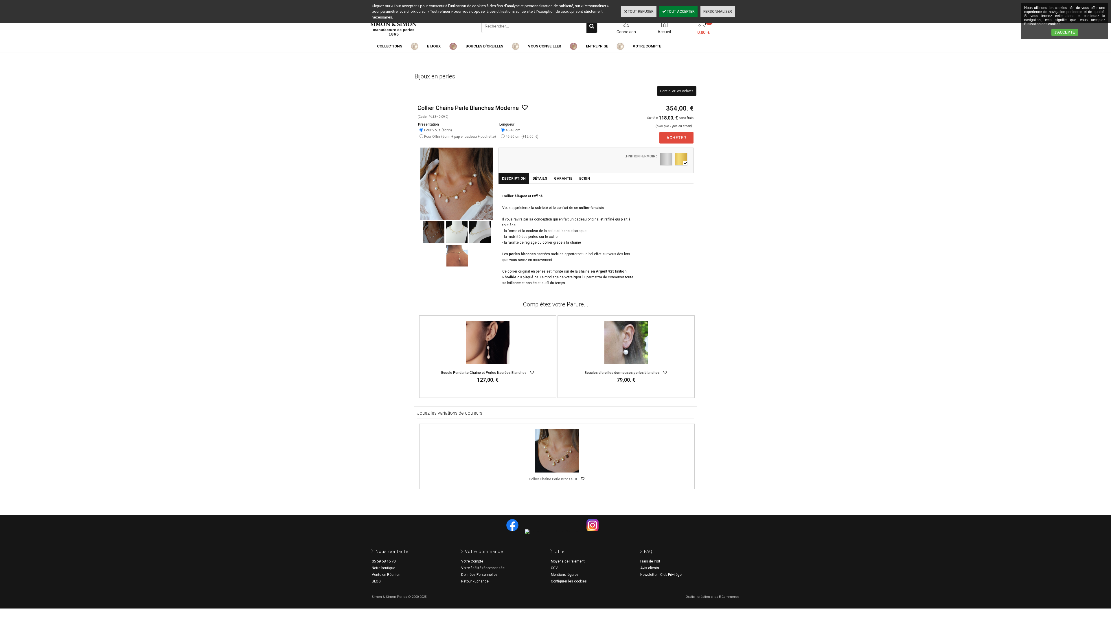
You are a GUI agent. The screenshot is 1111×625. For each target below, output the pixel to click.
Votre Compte (472, 561)
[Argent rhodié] (666, 159)
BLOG (376, 581)
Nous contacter (393, 551)
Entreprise (597, 46)
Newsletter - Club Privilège (661, 575)
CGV (554, 568)
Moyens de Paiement (568, 561)
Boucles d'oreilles (484, 46)
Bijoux (434, 46)
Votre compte (647, 46)
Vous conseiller (544, 46)
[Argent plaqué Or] (681, 159)
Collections (389, 46)
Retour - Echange (475, 581)
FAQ (648, 551)
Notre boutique (383, 568)
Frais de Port (650, 561)
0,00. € (703, 32)
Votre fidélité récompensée (483, 568)
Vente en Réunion (386, 575)
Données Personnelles (479, 575)
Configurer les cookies (569, 581)
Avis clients (649, 568)
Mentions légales (565, 575)
